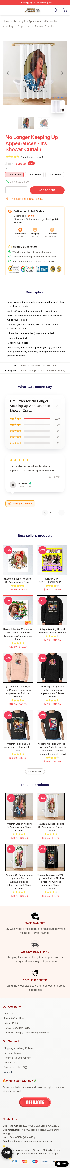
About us (8, 1013)
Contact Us (10, 1062)
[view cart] (65, 10)
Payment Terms (12, 1053)
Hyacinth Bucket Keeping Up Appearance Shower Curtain (50, 827)
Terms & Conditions (14, 1018)
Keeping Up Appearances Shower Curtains (29, 26)
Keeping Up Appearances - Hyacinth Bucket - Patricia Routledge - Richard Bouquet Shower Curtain (19, 882)
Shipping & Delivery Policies (18, 1048)
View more (35, 771)
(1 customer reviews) (31, 157)
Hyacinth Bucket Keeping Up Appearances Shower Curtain (19, 827)
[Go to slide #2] (44, 123)
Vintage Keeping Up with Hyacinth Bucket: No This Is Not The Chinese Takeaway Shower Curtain (50, 882)
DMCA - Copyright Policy (17, 1027)
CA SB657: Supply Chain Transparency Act (27, 1032)
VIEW (18, 571)
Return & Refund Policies (17, 1057)
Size (7, 169)
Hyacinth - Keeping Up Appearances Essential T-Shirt (18, 747)
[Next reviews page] (61, 513)
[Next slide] (62, 72)
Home (6, 21)
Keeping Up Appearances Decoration (35, 21)
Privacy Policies (12, 1023)
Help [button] (64, 1164)
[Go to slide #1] (26, 123)
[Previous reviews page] (45, 513)
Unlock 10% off (6, 1153)
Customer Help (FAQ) (15, 1067)
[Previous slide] (8, 72)
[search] (56, 10)
